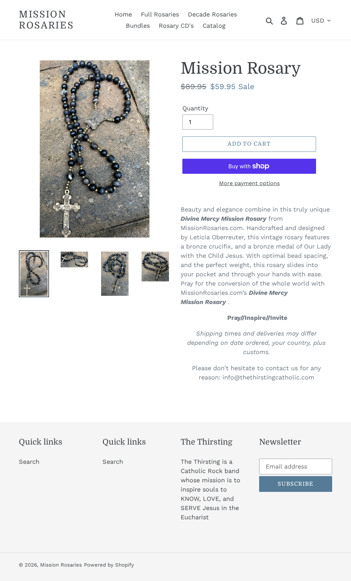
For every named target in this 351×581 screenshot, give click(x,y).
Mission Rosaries (46, 20)
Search (29, 461)
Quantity (195, 108)
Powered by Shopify (109, 565)
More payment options (249, 183)
